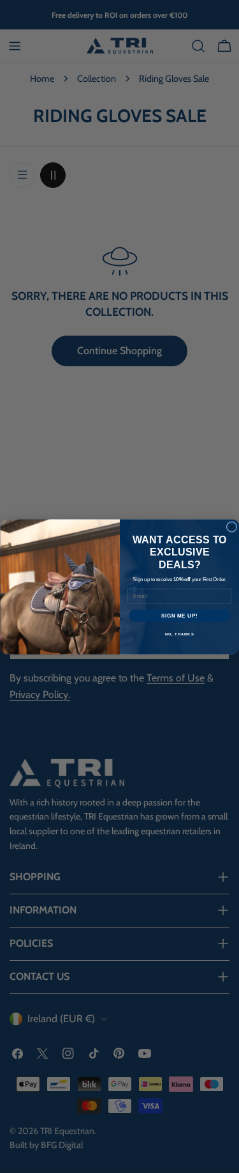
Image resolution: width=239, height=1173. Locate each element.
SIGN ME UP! (179, 615)
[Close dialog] (231, 526)
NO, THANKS (179, 634)
